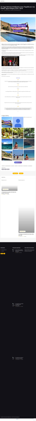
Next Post (21, 173)
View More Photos (18, 162)
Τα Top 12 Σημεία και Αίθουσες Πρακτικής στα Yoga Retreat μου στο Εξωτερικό (19, 251)
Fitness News (17, 252)
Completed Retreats (5, 189)
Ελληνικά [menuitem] (18, 419)
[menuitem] (18, 419)
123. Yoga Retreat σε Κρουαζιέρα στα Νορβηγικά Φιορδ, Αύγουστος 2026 (19, 304)
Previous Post (15, 173)
